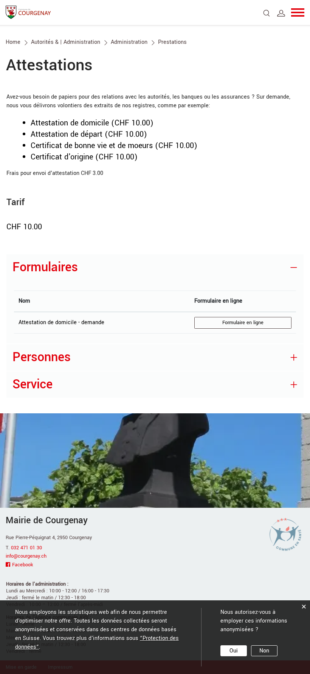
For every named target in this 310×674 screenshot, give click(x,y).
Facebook (22, 564)
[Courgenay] (28, 11)
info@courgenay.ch (26, 556)
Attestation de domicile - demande (61, 322)
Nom (24, 301)
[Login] (281, 13)
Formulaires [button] (45, 267)
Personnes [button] (41, 357)
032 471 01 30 (26, 547)
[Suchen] (266, 13)
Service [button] (32, 384)
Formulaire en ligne (218, 301)
